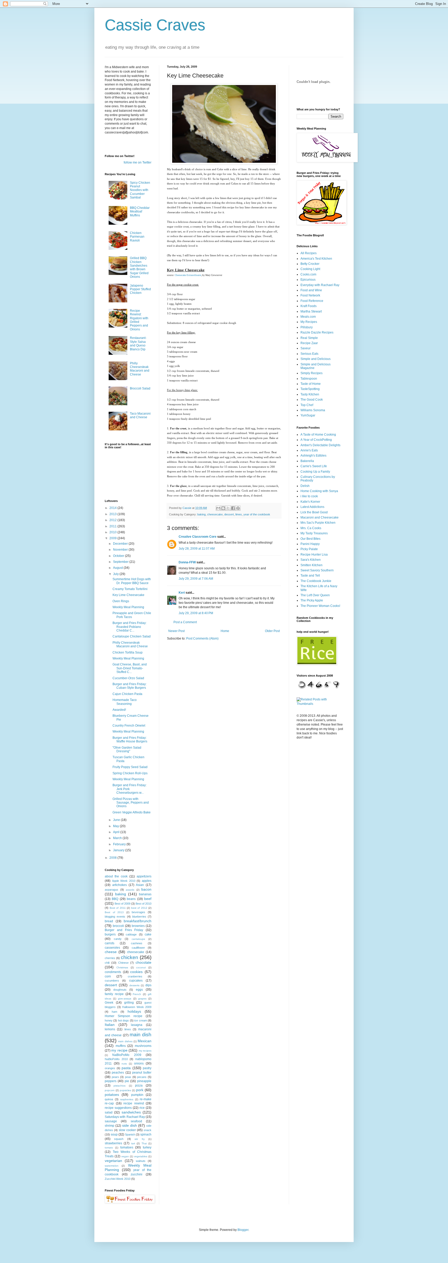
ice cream (140, 1020)
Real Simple (309, 338)
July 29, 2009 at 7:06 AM (196, 578)
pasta (126, 1068)
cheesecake (215, 514)
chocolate (143, 962)
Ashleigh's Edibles (313, 455)
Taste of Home (310, 384)
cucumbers (112, 980)
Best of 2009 (122, 903)
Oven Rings (121, 601)
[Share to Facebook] (233, 508)
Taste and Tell (310, 575)
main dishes (125, 1041)
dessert (229, 514)
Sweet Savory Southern (317, 570)
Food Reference (311, 301)
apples (146, 881)
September (121, 562)
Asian (140, 885)
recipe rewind (133, 1103)
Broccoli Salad (140, 388)
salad (109, 1112)
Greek (109, 1002)
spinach (145, 1134)
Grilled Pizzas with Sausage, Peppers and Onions (131, 802)
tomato (109, 1147)
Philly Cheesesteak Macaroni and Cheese (139, 368)
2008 (113, 858)
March (118, 838)
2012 (113, 520)
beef (147, 899)
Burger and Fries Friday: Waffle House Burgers (130, 739)
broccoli (118, 926)
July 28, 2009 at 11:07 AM (197, 548)
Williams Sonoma (312, 410)
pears (115, 1076)
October (119, 556)
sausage (111, 1121)
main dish (140, 1034)
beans (131, 899)
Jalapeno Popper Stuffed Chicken (140, 289)
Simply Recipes (311, 373)
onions (139, 1063)
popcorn (110, 1090)
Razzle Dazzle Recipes (316, 332)
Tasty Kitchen (309, 394)
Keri (182, 592)
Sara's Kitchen (310, 560)
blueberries (139, 916)
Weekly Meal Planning (128, 607)
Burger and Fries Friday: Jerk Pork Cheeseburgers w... (129, 788)
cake (148, 934)
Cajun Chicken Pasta (127, 694)
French (137, 994)
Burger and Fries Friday (124, 930)
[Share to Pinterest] (238, 508)
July (116, 574)
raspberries (126, 1099)
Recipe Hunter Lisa (314, 554)
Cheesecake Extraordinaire (188, 275)
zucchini (136, 1174)
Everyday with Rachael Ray (319, 285)
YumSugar (307, 415)
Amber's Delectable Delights (320, 445)
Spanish (130, 1134)
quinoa (109, 1099)
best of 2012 (139, 907)
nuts (124, 1063)
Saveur (305, 348)
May (116, 826)
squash (118, 1138)
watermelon (111, 1165)
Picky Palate (309, 549)
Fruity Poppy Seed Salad (130, 767)
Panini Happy (310, 544)
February (120, 844)
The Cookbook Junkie (315, 581)
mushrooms (143, 1046)
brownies (138, 926)
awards (130, 889)
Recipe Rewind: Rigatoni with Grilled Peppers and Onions (139, 320)
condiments (113, 972)
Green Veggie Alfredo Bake (132, 812)
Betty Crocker (309, 264)
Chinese (123, 962)
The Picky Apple (311, 600)
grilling (129, 1002)
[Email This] (218, 508)
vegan (125, 1156)
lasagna (136, 1025)
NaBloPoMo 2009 (126, 1055)
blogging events (115, 916)
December (121, 543)
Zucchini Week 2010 (117, 1178)
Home (225, 631)
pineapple (144, 1081)
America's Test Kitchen (316, 258)
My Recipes (308, 322)
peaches (118, 1072)
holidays (134, 1011)
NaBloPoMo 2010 (116, 1059)
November (121, 549)
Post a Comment (185, 622)
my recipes (145, 1050)
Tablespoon (308, 378)
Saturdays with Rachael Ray (125, 1117)
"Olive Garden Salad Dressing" (127, 749)
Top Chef (306, 405)
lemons (110, 1029)
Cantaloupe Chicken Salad (132, 636)
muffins (121, 1046)
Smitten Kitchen (311, 565)
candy (118, 938)
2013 (113, 514)
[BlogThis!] (223, 508)
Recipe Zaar (309, 343)
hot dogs (123, 1020)
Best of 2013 (114, 912)
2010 (113, 532)
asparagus (111, 889)
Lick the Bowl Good (314, 512)
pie (127, 1081)
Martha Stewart (311, 311)
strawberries (113, 1143)
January (119, 850)
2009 (113, 538)
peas (128, 1076)
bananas (145, 894)
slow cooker (127, 1130)
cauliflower (138, 947)
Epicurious (308, 279)
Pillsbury (306, 327)
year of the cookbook (256, 514)
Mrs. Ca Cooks (310, 528)
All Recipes (308, 253)
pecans (141, 1076)
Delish (305, 486)
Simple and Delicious (315, 359)
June (117, 820)
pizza (139, 1085)
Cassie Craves (155, 25)
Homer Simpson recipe (123, 1016)
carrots (109, 943)
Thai (144, 1143)
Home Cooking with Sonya (319, 491)
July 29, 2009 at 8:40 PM (196, 613)
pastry (147, 1068)
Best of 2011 (118, 907)
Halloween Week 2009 (136, 1007)
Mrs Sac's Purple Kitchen (317, 522)
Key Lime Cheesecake (128, 595)
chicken (129, 957)
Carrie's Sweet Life (313, 466)
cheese (111, 952)
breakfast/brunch (137, 921)
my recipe (119, 1050)
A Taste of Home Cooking (318, 434)
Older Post (272, 631)
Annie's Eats (309, 450)
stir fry (139, 1139)
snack (147, 1130)
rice (142, 1108)
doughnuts (120, 989)
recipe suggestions (118, 1108)
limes (238, 514)
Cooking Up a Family (315, 471)
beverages (138, 912)
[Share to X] (228, 508)
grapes (142, 998)
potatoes (112, 1094)
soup (114, 1134)
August (118, 568)
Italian (110, 1025)
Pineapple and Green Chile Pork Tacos (132, 615)
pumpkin (137, 1095)
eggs (139, 989)
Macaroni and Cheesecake (319, 517)
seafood (136, 1121)
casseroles (112, 947)
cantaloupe (138, 939)
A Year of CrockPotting (316, 440)
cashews (136, 943)
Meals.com (308, 316)
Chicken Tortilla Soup (128, 652)
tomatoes (126, 1147)
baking (201, 514)
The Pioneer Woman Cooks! (320, 606)
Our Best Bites (310, 539)
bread (109, 921)
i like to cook (309, 496)
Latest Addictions (312, 507)
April (116, 832)
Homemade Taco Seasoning (125, 701)
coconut (141, 967)
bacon (146, 889)
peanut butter (141, 1072)
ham (114, 1011)
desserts (134, 985)
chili (107, 962)
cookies (136, 972)
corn (108, 976)
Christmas (122, 967)
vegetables (140, 1156)
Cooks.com (308, 274)
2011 (113, 526)
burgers (110, 934)
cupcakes (136, 980)
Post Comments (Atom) (202, 638)
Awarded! (119, 710)
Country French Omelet (129, 725)
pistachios (119, 1085)
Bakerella (307, 461)
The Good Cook (311, 399)
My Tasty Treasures (314, 533)
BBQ (115, 899)
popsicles (125, 1090)
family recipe (114, 994)
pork (139, 1090)
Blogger (242, 1230)
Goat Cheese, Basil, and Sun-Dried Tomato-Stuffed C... (130, 668)
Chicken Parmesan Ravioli (137, 236)
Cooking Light (310, 269)
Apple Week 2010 (123, 880)
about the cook (116, 876)
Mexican (144, 1041)
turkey (147, 1147)
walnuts (140, 1160)
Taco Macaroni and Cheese (140, 415)
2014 (113, 508)
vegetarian (113, 1161)
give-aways (124, 998)
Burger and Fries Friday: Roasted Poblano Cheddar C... (129, 626)
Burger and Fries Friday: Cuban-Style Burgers (129, 686)
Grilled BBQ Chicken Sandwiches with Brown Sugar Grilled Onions (139, 267)
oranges (110, 1068)
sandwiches (131, 1112)
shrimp (109, 1125)
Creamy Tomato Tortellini (130, 589)
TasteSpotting (310, 389)
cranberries (135, 976)
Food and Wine (311, 290)
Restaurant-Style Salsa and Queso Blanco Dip (138, 343)
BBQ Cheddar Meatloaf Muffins (140, 211)
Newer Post (176, 631)
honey (109, 1020)
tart (133, 1143)
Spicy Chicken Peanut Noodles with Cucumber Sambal (140, 190)
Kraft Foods (308, 306)
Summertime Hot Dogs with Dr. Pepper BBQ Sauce (132, 581)
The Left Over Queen (315, 595)
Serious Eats (309, 354)
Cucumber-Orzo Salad (128, 678)
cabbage (131, 934)
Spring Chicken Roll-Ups (130, 773)
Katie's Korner (310, 501)
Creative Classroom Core (197, 536)
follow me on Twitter (137, 162)
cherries (110, 958)
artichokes (119, 885)
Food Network (310, 295)
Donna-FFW (187, 562)
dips (148, 985)
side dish (129, 1125)
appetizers (144, 876)
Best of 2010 (143, 903)
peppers (110, 1081)
